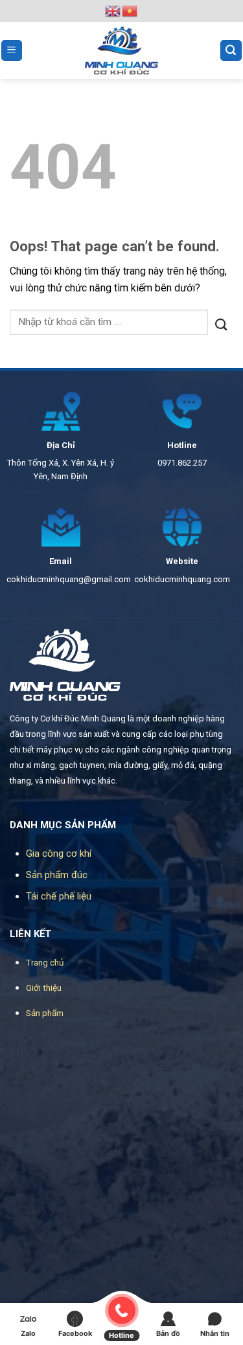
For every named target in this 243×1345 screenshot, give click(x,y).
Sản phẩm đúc (56, 875)
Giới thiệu (44, 987)
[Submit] (220, 322)
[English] (113, 10)
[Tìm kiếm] (231, 51)
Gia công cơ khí (58, 853)
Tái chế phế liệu (58, 896)
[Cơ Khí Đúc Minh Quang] (122, 50)
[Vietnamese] (130, 10)
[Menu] (12, 51)
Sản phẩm (45, 1013)
